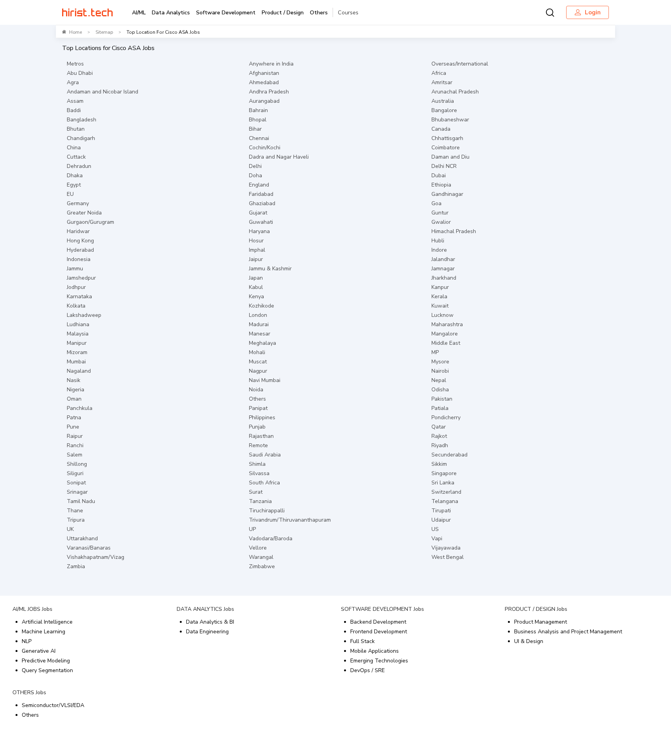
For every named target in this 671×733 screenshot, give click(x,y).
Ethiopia (441, 184)
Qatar (438, 426)
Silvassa (259, 473)
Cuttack (76, 157)
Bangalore (444, 110)
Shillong (77, 464)
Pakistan (441, 399)
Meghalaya (262, 343)
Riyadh (439, 445)
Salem (74, 454)
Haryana (259, 231)
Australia (442, 101)
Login (593, 12)
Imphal (257, 250)
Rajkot (439, 436)
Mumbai (76, 361)
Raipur (75, 436)
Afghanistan (264, 73)
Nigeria (75, 389)
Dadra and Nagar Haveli (279, 157)
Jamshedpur (81, 278)
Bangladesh (81, 119)
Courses (348, 12)
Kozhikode (261, 305)
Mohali (257, 352)
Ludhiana (78, 324)
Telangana (444, 501)
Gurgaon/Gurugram (90, 222)
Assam (75, 101)
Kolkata (76, 305)
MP (435, 352)
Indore (439, 250)
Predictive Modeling (46, 660)
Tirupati (441, 510)
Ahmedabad (264, 82)
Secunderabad (449, 454)
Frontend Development (378, 631)
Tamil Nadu (81, 501)
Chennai (259, 138)
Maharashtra (447, 324)
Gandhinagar (447, 194)
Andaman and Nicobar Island (102, 91)
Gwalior (441, 222)
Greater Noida (84, 212)
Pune (73, 426)
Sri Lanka (442, 482)
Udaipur (441, 520)
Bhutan (76, 129)
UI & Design (528, 641)
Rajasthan (261, 436)
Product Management (540, 622)
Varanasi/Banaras (89, 547)
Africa (438, 73)
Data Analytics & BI (210, 622)
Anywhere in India (271, 63)
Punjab (257, 426)
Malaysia (78, 333)
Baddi (74, 110)
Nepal (438, 380)
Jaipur (256, 259)
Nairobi (440, 371)
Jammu (75, 268)
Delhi (255, 166)
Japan (256, 278)
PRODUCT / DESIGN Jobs (536, 609)
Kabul (256, 287)
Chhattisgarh (447, 138)
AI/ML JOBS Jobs (32, 609)
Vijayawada (446, 547)
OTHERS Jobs (29, 692)
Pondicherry (446, 417)
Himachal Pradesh (453, 231)
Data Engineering (207, 631)
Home (75, 32)
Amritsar (441, 82)
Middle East (445, 343)
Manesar (259, 333)
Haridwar (78, 231)
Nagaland (79, 371)
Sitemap (104, 32)
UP (252, 529)
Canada (440, 129)
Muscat (258, 361)
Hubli (437, 240)
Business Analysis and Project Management (568, 631)
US (435, 529)
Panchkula (79, 408)
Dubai (438, 175)
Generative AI (39, 651)
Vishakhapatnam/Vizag (95, 557)
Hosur (256, 240)
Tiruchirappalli (267, 510)
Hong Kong (80, 240)
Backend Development (378, 622)
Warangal (261, 557)
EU (70, 194)
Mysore (440, 361)
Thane (75, 510)
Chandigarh (81, 138)
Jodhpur (76, 287)
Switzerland (446, 492)
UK (70, 529)
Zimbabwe (262, 566)
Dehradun (79, 166)
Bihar (255, 129)
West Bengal (447, 557)
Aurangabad (264, 101)
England (259, 184)
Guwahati (261, 222)
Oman (74, 399)
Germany (78, 203)
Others (257, 399)
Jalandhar (443, 259)
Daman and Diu (450, 157)
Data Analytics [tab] (171, 12)
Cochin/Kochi (264, 147)
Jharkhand (443, 278)
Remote (258, 445)
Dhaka (75, 175)
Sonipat (76, 482)
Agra (73, 82)
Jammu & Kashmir (270, 268)
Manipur (77, 343)
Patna (74, 417)
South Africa (264, 482)
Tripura (76, 520)
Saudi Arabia (265, 454)
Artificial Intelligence (47, 622)
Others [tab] (319, 12)
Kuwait (439, 305)
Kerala (439, 296)
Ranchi (75, 445)
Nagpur (258, 371)
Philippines (262, 417)
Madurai (259, 324)
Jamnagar (443, 268)
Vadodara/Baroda (270, 538)
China (74, 147)
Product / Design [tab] (283, 12)
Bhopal (257, 119)
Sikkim (439, 464)
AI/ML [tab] (139, 12)
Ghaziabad (262, 203)
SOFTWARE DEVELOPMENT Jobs (382, 609)
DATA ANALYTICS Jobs (205, 609)
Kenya (256, 296)
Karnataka (79, 296)
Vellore (258, 547)
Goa (436, 203)
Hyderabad (80, 250)
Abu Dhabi (80, 73)
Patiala (439, 408)
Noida (256, 389)
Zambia (76, 566)
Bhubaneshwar (450, 119)
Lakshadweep (84, 315)
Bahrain (258, 110)
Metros (75, 63)
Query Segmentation (47, 670)
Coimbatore (445, 147)
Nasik (73, 380)
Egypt (74, 184)
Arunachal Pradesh (455, 91)
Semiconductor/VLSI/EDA (53, 705)
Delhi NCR (444, 166)
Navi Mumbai (264, 380)
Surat (255, 492)
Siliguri (75, 473)
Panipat (258, 408)
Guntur (439, 212)
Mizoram (77, 352)
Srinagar (77, 492)
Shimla (257, 464)
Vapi (436, 538)
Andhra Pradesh (269, 91)
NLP (26, 641)
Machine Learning (43, 631)
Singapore (444, 473)
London (258, 315)
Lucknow (442, 315)
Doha (255, 175)
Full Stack (362, 641)
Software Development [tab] (226, 12)
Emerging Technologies (379, 660)
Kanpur (440, 287)
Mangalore (444, 333)
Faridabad (261, 194)
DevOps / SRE (367, 670)
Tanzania (260, 501)
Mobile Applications (374, 651)
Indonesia (78, 259)
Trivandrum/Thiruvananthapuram (290, 520)
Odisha (440, 389)
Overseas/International (459, 63)
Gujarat (258, 212)
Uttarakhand (82, 538)
